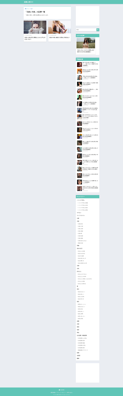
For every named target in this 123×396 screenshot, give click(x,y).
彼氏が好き (80, 309)
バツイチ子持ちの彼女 (83, 207)
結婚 (78, 352)
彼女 (78, 289)
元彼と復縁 (80, 231)
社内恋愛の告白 (81, 340)
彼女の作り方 (81, 298)
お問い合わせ (69, 392)
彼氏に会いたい (81, 316)
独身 (78, 329)
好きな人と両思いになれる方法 (85, 278)
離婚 (78, 358)
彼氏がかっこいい (82, 304)
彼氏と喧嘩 (80, 313)
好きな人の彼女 (81, 281)
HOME (62, 390)
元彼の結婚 (80, 235)
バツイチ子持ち (81, 200)
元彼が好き (80, 223)
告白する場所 (81, 255)
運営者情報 (53, 392)
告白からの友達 (81, 251)
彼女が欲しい (81, 294)
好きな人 (79, 271)
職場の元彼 (80, 243)
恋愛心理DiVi (28, 2)
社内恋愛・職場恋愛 (82, 335)
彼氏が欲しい (81, 311)
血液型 (78, 355)
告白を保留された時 (82, 263)
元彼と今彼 (80, 226)
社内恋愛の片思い (82, 345)
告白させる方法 (81, 253)
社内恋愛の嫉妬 (81, 342)
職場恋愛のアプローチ (83, 350)
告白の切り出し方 (82, 258)
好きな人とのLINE (82, 276)
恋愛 (78, 321)
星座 (78, 326)
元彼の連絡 (80, 238)
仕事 (78, 218)
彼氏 (78, 301)
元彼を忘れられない (82, 240)
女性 (78, 268)
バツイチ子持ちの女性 (83, 205)
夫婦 (78, 265)
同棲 (78, 245)
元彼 (78, 221)
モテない (79, 212)
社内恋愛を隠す (81, 347)
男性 (78, 332)
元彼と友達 (80, 228)
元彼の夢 (80, 233)
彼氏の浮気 (80, 318)
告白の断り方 (81, 260)
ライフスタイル (81, 215)
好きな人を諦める (82, 283)
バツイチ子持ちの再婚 (83, 202)
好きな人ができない (82, 274)
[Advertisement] (87, 16)
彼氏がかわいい (81, 306)
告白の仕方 (79, 248)
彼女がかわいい (81, 291)
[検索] (97, 29)
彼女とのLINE (81, 296)
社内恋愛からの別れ (82, 338)
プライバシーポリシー (61, 392)
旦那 (78, 324)
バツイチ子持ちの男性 (83, 210)
